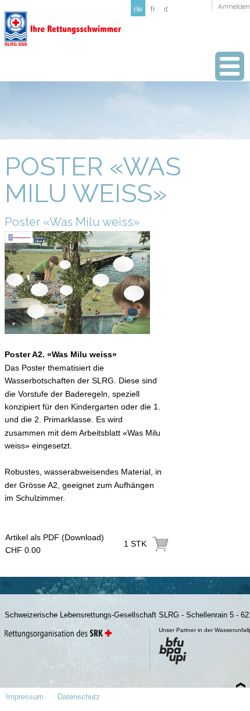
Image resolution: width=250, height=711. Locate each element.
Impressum (25, 696)
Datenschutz (79, 696)
